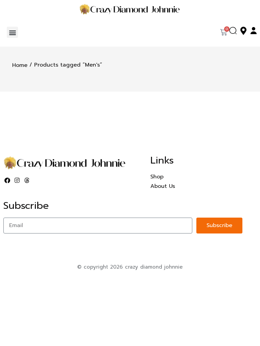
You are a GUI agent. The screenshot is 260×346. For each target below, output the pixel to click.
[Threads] (27, 180)
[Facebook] (7, 180)
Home (19, 65)
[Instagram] (17, 180)
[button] (12, 32)
